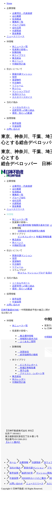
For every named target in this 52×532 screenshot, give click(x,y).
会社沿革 (16, 28)
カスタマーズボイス (22, 97)
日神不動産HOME (10, 310)
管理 (14, 77)
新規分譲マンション (34, 468)
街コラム (16, 88)
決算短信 (22, 231)
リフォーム (17, 85)
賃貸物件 (16, 80)
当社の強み (15, 468)
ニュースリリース (15, 36)
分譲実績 (16, 30)
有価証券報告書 (44, 236)
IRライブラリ (19, 55)
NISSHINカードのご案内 (34, 478)
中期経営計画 (19, 64)
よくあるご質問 (26, 341)
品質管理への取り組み (23, 110)
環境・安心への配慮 (22, 113)
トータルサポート (21, 107)
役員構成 (16, 19)
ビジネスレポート (26, 236)
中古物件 (16, 83)
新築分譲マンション (22, 74)
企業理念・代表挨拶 (22, 13)
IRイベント (17, 61)
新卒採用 (16, 123)
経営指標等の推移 (36, 231)
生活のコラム (19, 94)
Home (9, 3)
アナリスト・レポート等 (31, 373)
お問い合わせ (13, 129)
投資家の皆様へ (20, 49)
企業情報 (23, 462)
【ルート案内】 (13, 442)
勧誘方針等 (27, 473)
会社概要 (16, 16)
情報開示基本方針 (40, 225)
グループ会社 (19, 25)
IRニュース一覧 (20, 46)
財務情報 (16, 52)
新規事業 (16, 33)
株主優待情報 (24, 225)
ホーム (12, 462)
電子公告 (23, 370)
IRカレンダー (19, 379)
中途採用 (16, 126)
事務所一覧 (17, 22)
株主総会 (16, 58)
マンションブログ (21, 91)
